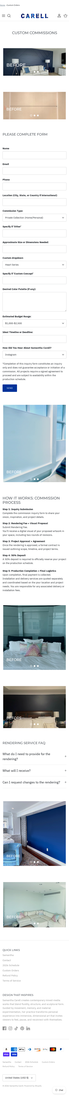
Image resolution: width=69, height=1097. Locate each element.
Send (10, 388)
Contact (7, 960)
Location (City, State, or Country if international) (30, 195)
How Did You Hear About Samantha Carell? (27, 347)
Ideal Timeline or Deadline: (18, 332)
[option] (34, 62)
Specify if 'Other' (12, 226)
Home (2, 5)
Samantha (8, 955)
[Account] (58, 15)
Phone (6, 179)
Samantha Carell (16, 1086)
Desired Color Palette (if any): (19, 289)
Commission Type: (13, 210)
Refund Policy (10, 975)
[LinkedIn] (28, 1028)
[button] (31, 71)
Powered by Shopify (33, 1086)
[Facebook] (4, 1028)
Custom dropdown (13, 257)
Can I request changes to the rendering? (31, 782)
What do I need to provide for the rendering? (26, 756)
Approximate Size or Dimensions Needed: (26, 242)
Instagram (10, 354)
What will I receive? (17, 771)
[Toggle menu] (3, 15)
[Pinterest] (22, 1028)
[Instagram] (10, 1028)
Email (6, 164)
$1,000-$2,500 (13, 323)
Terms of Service (12, 980)
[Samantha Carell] (34, 15)
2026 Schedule (11, 965)
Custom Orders (13, 5)
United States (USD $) (17, 1077)
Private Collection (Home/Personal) (24, 217)
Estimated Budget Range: (17, 316)
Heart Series (12, 264)
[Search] (10, 15)
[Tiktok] (16, 1028)
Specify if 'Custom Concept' (18, 273)
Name (6, 148)
